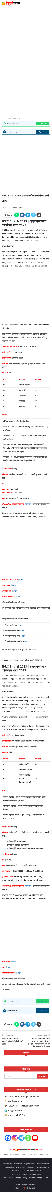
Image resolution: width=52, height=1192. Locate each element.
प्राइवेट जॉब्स (18, 1164)
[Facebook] (8, 1138)
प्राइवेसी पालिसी (23, 1150)
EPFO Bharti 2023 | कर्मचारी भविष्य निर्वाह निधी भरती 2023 (12, 1041)
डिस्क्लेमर (33, 1150)
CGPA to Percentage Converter (23, 1096)
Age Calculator (15, 1101)
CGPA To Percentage (19, 1174)
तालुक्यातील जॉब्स (29, 1164)
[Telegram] (21, 1138)
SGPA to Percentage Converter (23, 1105)
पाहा (22, 579)
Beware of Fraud (18, 1171)
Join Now (43, 124)
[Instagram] (14, 1138)
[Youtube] (35, 1138)
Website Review (42, 1167)
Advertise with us (34, 1171)
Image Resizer (14, 1110)
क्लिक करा (28, 504)
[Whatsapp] (28, 1138)
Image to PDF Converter (19, 1115)
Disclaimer (20, 1167)
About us (30, 1167)
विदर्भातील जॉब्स (7, 1164)
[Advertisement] (26, 35)
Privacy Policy (8, 1167)
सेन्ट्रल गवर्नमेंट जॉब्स (43, 1164)
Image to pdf (42, 1178)
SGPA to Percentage (12, 1178)
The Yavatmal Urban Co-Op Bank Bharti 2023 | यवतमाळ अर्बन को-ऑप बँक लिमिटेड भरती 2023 (39, 1042)
